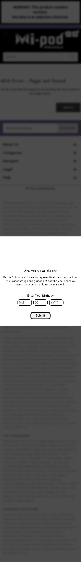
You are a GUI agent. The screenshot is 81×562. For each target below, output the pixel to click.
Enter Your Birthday (40, 295)
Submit (40, 315)
